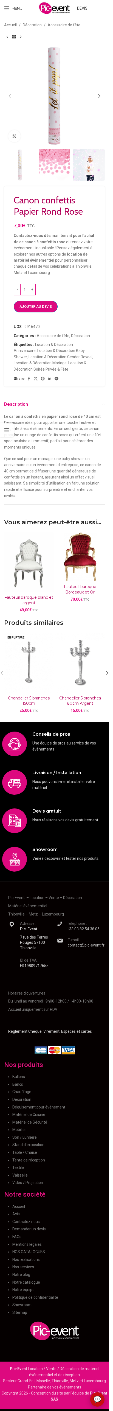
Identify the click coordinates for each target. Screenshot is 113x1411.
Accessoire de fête (64, 25)
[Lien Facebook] (29, 378)
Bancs (17, 1084)
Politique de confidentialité (35, 1297)
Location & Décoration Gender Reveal (60, 357)
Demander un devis (29, 1229)
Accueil (10, 25)
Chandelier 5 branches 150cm (29, 701)
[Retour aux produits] (14, 36)
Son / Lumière (24, 1137)
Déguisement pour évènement (38, 1107)
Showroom (22, 1305)
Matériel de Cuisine (28, 1114)
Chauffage (21, 1092)
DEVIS (82, 8)
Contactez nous (26, 1221)
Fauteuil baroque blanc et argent (28, 600)
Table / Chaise (24, 1152)
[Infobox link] (54, 744)
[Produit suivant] (20, 36)
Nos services (23, 1267)
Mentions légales (27, 1244)
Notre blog (21, 1274)
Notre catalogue (26, 1282)
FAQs (16, 1236)
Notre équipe (23, 1289)
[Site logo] (54, 8)
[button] (9, 96)
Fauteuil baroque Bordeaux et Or (80, 589)
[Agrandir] (14, 136)
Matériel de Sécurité (29, 1122)
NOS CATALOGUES (28, 1252)
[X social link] (35, 378)
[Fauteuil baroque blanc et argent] (29, 562)
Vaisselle (20, 1175)
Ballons (18, 1076)
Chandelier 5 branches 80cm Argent (80, 701)
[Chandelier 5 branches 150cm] (29, 663)
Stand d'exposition (28, 1145)
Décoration (32, 25)
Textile (18, 1167)
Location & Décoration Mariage (40, 363)
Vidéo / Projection (27, 1182)
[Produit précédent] (7, 36)
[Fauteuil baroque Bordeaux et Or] (80, 557)
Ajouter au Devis (35, 306)
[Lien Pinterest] (42, 378)
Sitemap (19, 1312)
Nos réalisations (26, 1259)
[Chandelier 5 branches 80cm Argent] (80, 663)
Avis (16, 1214)
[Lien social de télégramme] (56, 378)
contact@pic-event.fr (86, 945)
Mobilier (19, 1129)
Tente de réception (28, 1160)
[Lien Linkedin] (49, 378)
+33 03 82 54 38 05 (83, 929)
